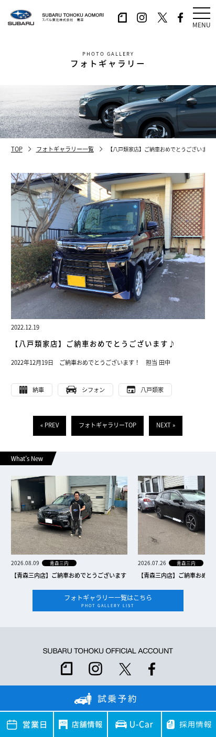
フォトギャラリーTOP (107, 425)
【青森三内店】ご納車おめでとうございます (68, 575)
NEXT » (165, 425)
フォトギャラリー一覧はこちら (108, 600)
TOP (17, 149)
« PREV (49, 425)
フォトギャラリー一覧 (65, 149)
